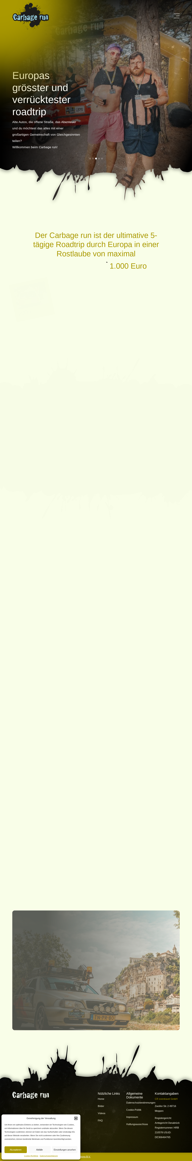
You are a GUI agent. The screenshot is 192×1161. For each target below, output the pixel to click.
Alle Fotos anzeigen (96, 883)
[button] (75, 1118)
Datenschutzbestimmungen (140, 1102)
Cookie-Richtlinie (31, 1156)
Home (101, 1099)
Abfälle (39, 1149)
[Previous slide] (159, 694)
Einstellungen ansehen (65, 1149)
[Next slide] (167, 694)
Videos (101, 1113)
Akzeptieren (15, 1149)
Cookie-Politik (133, 1110)
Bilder (101, 1106)
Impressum (132, 1117)
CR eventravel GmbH (166, 1099)
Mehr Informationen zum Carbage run (50, 457)
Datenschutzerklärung (49, 1156)
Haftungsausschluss (137, 1124)
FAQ (100, 1120)
